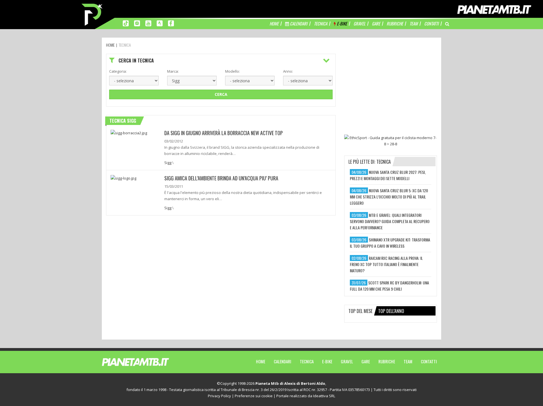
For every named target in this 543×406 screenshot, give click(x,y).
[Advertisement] (390, 89)
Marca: (173, 71)
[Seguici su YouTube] (148, 22)
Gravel (347, 361)
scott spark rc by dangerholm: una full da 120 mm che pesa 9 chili (389, 286)
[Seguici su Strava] (159, 22)
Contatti (429, 361)
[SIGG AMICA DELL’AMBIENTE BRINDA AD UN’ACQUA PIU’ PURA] (123, 177)
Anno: (288, 71)
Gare (365, 361)
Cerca (221, 94)
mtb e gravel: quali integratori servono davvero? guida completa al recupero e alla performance (390, 221)
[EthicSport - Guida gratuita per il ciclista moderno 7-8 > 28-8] (390, 141)
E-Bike (327, 361)
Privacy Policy (219, 395)
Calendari (282, 361)
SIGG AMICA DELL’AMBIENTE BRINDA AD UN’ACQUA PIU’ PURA (221, 178)
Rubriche (386, 361)
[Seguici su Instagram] (137, 22)
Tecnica (307, 361)
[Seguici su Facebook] (171, 22)
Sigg (167, 162)
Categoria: (118, 71)
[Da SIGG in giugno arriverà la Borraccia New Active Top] (129, 132)
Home (260, 361)
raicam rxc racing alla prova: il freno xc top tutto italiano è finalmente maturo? (386, 264)
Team (408, 361)
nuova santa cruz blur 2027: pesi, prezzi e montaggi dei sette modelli (388, 175)
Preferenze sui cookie (254, 395)
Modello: (232, 71)
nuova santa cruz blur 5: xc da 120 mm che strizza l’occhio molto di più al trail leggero (389, 196)
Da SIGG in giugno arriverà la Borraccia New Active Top (223, 133)
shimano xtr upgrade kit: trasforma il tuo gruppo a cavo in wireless (390, 243)
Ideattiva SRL (324, 395)
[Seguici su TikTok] (125, 22)
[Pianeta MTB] (146, 361)
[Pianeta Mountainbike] (92, 14)
